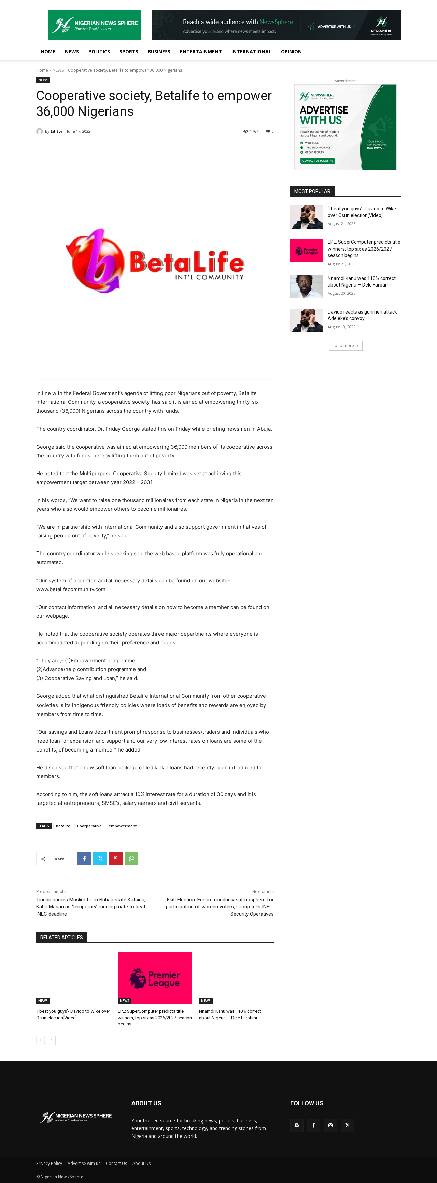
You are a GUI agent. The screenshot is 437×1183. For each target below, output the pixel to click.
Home (42, 70)
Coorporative (89, 825)
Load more (343, 345)
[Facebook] (84, 858)
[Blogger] (297, 1125)
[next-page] (51, 1040)
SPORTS (128, 51)
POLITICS (99, 51)
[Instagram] (330, 1125)
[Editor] (40, 131)
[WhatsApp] (131, 858)
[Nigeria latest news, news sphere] (75, 1117)
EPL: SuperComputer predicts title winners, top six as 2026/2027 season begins (155, 1017)
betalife (63, 825)
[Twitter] (100, 858)
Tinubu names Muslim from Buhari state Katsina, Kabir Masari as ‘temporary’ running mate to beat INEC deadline (90, 906)
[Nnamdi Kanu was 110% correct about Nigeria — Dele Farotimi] (236, 978)
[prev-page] (40, 1040)
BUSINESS (159, 51)
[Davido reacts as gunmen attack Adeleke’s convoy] (306, 320)
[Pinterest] (116, 858)
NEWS (72, 51)
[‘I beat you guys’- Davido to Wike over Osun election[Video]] (73, 978)
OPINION (291, 51)
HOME (48, 51)
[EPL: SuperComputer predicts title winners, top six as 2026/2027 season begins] (155, 978)
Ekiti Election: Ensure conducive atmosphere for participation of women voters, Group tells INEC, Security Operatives (220, 906)
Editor (56, 131)
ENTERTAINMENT (201, 51)
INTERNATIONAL (251, 51)
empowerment (123, 825)
